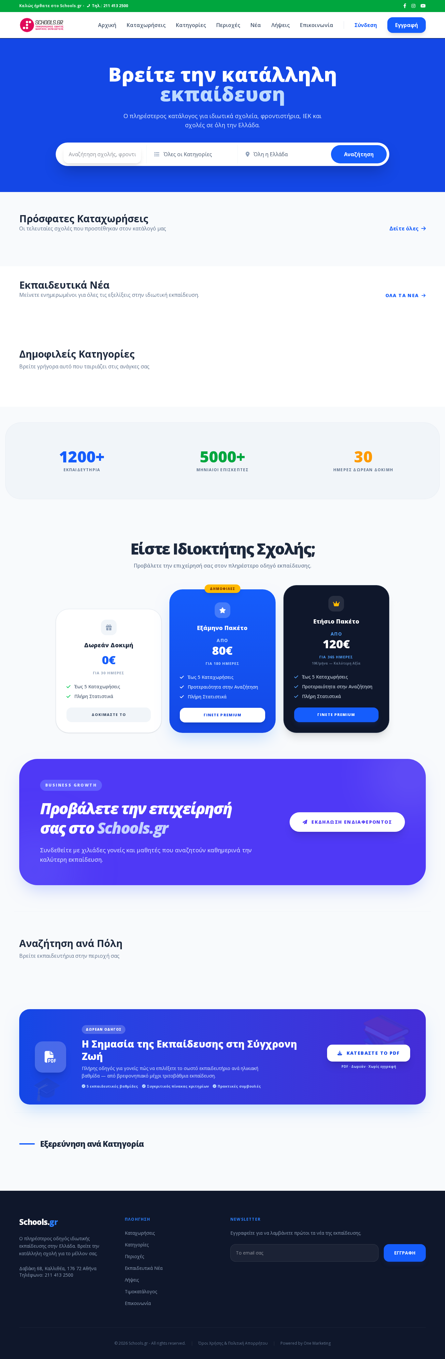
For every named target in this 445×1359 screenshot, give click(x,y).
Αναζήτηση (359, 154)
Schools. (38, 1222)
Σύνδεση (365, 25)
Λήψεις (280, 25)
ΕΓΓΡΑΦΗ (404, 1253)
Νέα (256, 25)
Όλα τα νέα (402, 295)
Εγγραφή (406, 25)
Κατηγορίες (191, 25)
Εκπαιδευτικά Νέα (144, 1268)
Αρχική (107, 25)
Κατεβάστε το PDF (373, 1053)
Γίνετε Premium (222, 714)
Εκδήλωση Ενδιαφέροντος (351, 822)
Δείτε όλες (404, 228)
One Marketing (317, 1343)
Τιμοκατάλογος (141, 1291)
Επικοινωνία (316, 25)
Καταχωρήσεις (146, 25)
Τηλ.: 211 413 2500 (110, 5)
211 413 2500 (59, 1275)
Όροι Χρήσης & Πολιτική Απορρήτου (233, 1343)
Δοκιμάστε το (109, 714)
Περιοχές (228, 25)
